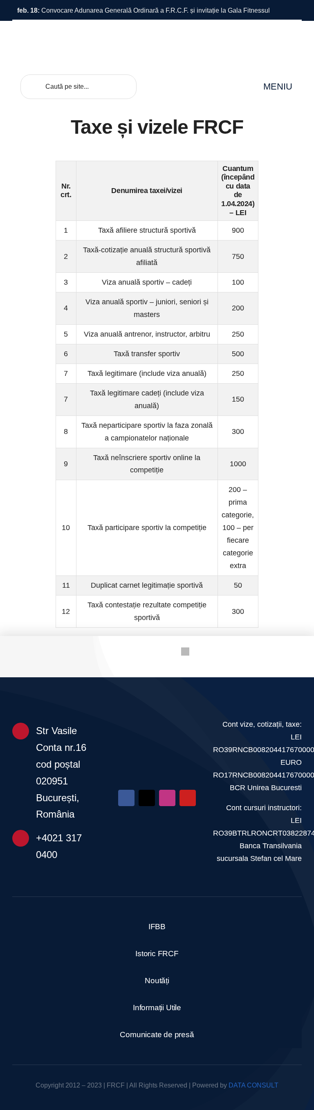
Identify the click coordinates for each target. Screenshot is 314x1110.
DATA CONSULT (253, 1085)
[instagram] (167, 798)
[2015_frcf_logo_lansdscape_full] (157, 714)
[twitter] (147, 798)
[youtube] (187, 798)
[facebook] (126, 798)
